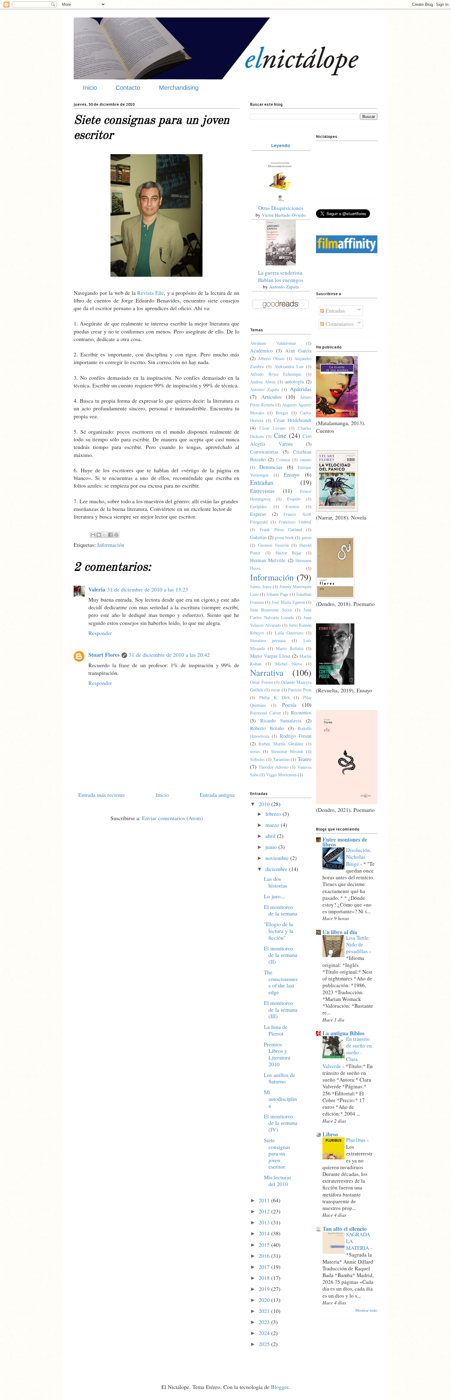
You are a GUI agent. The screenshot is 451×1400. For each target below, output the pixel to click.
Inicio (90, 87)
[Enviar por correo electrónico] (93, 535)
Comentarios (339, 323)
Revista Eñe (150, 292)
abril (271, 835)
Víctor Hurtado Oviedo (284, 215)
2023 (265, 1322)
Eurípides (258, 506)
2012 (265, 1211)
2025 (265, 1344)
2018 (265, 1277)
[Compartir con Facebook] (110, 535)
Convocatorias (264, 451)
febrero (274, 813)
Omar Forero (261, 682)
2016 (265, 1255)
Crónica (283, 459)
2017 (265, 1266)
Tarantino (281, 759)
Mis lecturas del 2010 (277, 1181)
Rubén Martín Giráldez (281, 744)
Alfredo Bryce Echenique (275, 374)
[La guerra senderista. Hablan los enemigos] (281, 263)
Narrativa (266, 672)
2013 (265, 1222)
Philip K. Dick (274, 697)
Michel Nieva (288, 664)
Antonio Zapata (284, 286)
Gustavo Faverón (273, 545)
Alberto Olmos (271, 358)
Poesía (289, 704)
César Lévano (272, 428)
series (255, 751)
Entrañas (261, 482)
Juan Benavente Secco (271, 610)
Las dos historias (275, 882)
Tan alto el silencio (344, 1229)
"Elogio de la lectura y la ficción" (278, 930)
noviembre (277, 858)
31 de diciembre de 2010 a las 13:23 (147, 589)
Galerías (258, 537)
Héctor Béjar (289, 553)
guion (306, 537)
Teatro (304, 759)
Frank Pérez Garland (281, 529)
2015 (265, 1244)
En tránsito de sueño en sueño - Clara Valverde (347, 1052)
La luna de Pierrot (275, 1030)
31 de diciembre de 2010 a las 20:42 (169, 654)
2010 (265, 804)
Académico (261, 350)
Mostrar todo (366, 1310)
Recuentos (301, 712)
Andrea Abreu (263, 382)
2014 (265, 1233)
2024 (265, 1333)
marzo (273, 824)
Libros (330, 1134)
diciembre (277, 869)
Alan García (298, 350)
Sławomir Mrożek (287, 751)
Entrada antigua (217, 794)
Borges (282, 413)
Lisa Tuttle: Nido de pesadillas (358, 944)
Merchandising (179, 87)
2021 (265, 1310)
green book (284, 537)
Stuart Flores (104, 655)
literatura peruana (268, 640)
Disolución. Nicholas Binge (358, 856)
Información (110, 544)
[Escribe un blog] (99, 535)
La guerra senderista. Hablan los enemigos (280, 276)
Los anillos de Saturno (279, 1078)
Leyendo (280, 145)
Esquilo (294, 499)
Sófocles (257, 759)
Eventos (292, 506)
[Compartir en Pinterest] (116, 535)
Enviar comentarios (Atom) (172, 818)
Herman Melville (267, 560)
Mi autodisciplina (280, 1098)
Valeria (96, 589)
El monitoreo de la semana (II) (280, 955)
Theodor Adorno (273, 767)
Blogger (279, 1386)
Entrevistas (262, 490)
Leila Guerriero (289, 633)
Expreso (258, 514)
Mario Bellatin (289, 648)
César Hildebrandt (292, 420)
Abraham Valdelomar (273, 343)
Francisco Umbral (295, 522)
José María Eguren (288, 602)
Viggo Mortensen (281, 775)
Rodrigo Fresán (295, 735)
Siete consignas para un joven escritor (277, 1153)
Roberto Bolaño (267, 728)
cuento (305, 459)
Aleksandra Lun (289, 366)
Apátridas (300, 389)
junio (271, 846)
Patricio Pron (299, 690)
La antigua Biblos (343, 1033)
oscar (275, 690)
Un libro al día (339, 932)
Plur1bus (356, 1139)
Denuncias (271, 466)
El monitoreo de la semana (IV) (280, 1123)
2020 (265, 1299)
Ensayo (291, 474)
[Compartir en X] (105, 535)
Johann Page (277, 594)
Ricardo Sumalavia (281, 720)
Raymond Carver (265, 713)
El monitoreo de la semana (280, 910)
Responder (100, 633)
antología (294, 381)
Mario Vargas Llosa (270, 655)
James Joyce (261, 586)
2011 (265, 1200)
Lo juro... (274, 896)
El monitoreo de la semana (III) (280, 1009)
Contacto (128, 87)
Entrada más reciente (101, 794)
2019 (265, 1288)
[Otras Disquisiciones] (281, 201)
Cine (280, 435)
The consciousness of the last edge (281, 982)
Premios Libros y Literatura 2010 (277, 1054)
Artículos (271, 396)
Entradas (334, 310)
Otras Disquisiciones (280, 207)
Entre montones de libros (344, 841)
